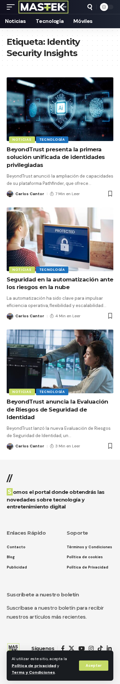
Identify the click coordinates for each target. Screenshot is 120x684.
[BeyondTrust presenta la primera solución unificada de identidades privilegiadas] (60, 109)
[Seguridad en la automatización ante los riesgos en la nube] (60, 239)
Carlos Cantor (29, 193)
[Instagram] (91, 648)
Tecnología (52, 139)
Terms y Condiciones (33, 672)
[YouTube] (81, 648)
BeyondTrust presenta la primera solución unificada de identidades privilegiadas (56, 157)
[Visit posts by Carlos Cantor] (10, 193)
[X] (71, 648)
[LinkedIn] (109, 648)
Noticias (22, 139)
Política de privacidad (34, 665)
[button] (93, 665)
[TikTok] (100, 648)
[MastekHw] (43, 7)
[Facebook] (62, 648)
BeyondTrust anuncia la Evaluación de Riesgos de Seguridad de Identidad (57, 409)
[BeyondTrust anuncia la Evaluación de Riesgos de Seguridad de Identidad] (60, 361)
